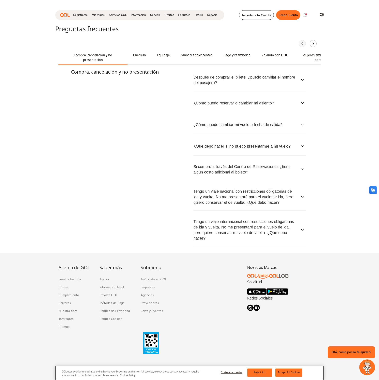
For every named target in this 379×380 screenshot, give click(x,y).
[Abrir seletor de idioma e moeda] (322, 14)
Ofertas (169, 15)
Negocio (212, 15)
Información (138, 15)
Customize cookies (231, 372)
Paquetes (184, 15)
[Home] (65, 15)
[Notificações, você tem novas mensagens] (305, 15)
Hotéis (199, 15)
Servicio (155, 15)
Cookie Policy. (128, 375)
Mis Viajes (98, 15)
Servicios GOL (118, 15)
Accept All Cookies (289, 372)
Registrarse (80, 15)
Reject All (259, 372)
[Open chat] (367, 367)
